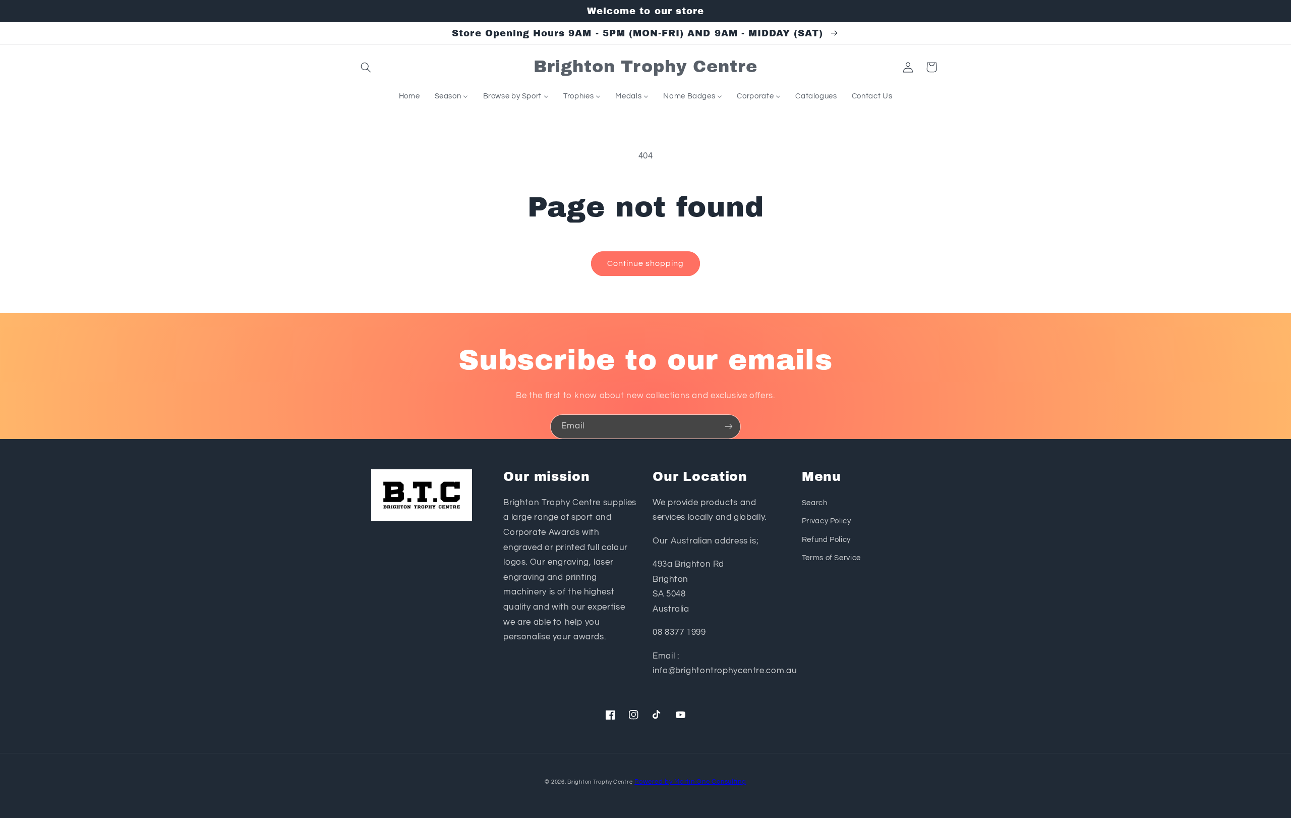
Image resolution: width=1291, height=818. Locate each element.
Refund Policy (826, 539)
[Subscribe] (728, 426)
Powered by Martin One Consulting (690, 782)
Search (815, 503)
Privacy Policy (826, 521)
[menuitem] (409, 96)
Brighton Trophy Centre (599, 782)
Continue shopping (645, 263)
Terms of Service (831, 558)
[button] (366, 67)
